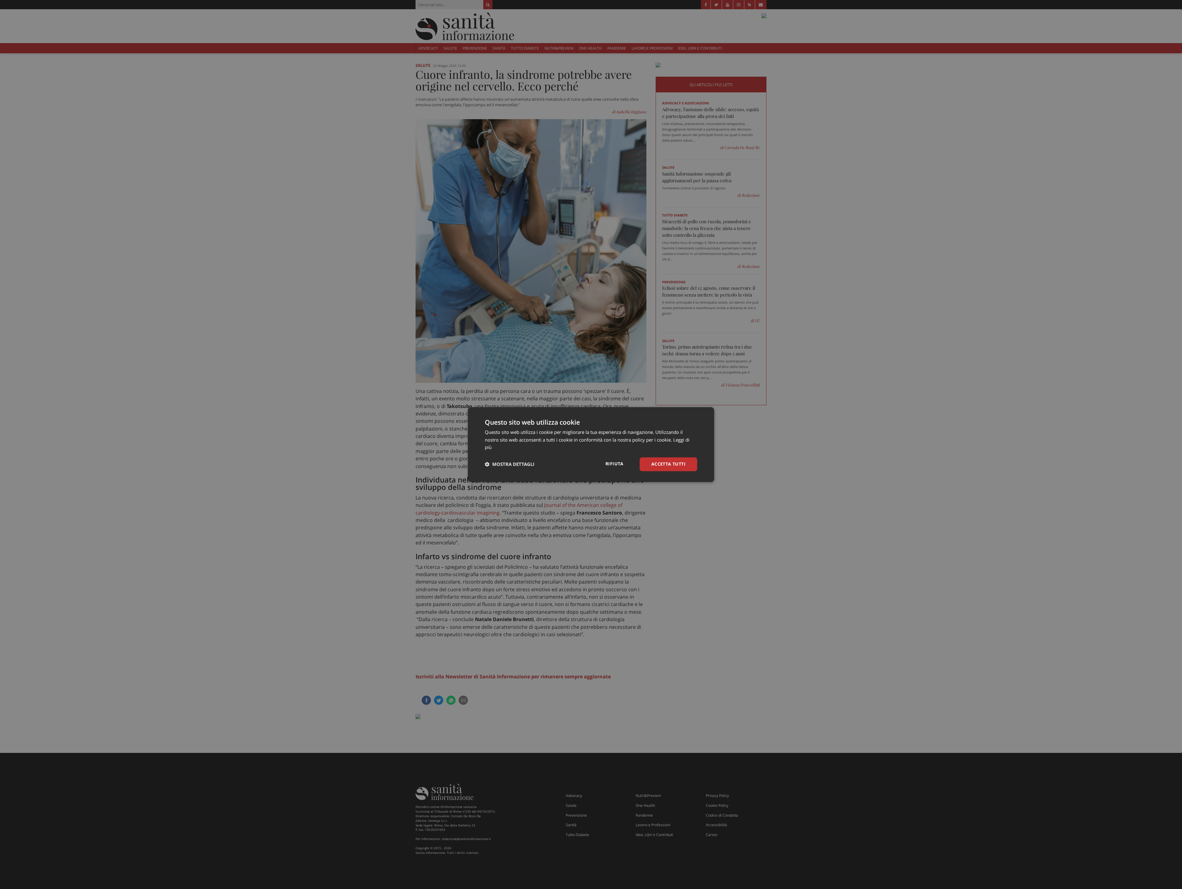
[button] (509, 464)
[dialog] (591, 444)
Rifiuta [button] (614, 464)
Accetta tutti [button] (668, 464)
